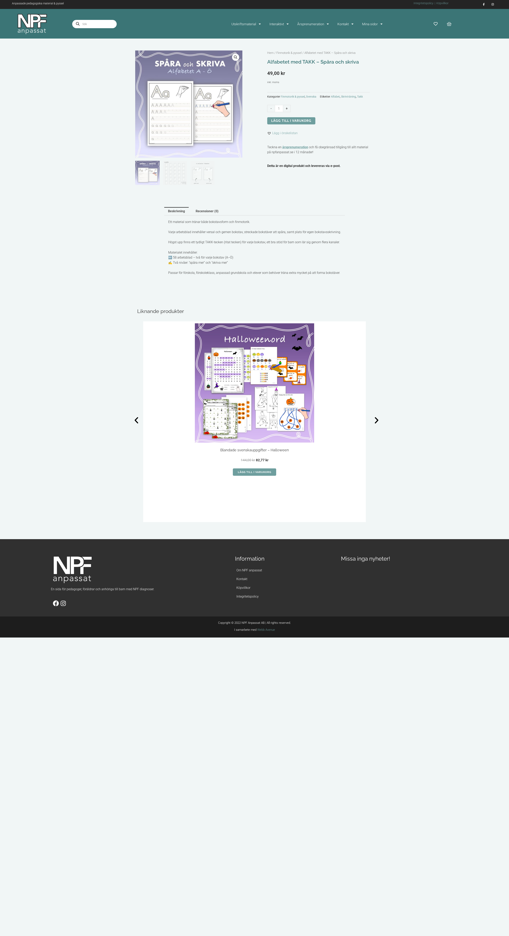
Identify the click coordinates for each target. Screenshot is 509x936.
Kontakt (343, 24)
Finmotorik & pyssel (289, 53)
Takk (360, 96)
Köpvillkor (442, 3)
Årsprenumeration (310, 24)
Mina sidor (370, 24)
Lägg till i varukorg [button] (170, 413)
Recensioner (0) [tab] (207, 211)
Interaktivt (276, 24)
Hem (270, 53)
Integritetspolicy (423, 3)
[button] (235, 57)
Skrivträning (348, 96)
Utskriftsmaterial (243, 24)
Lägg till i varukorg (291, 121)
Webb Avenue (266, 531)
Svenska (311, 96)
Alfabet (335, 96)
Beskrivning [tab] (176, 211)
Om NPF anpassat (249, 472)
